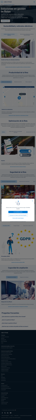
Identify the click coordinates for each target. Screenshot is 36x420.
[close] (32, 201)
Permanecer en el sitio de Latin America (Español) (18, 215)
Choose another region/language (18, 218)
